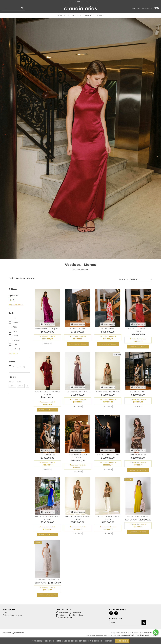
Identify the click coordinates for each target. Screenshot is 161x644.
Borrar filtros (16, 305)
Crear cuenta (135, 8)
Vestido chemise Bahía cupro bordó (47, 393)
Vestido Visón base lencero (108, 392)
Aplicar (27, 386)
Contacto (89, 15)
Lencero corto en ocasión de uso (108, 518)
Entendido (122, 641)
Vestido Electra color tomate (138, 330)
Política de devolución (12, 615)
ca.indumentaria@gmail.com (71, 615)
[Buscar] (22, 8)
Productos (63, 15)
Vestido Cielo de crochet (47, 580)
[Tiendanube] (14, 633)
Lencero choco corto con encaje (77, 518)
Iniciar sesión (147, 8)
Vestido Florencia (78, 329)
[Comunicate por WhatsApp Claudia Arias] (155, 632)
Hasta (19, 382)
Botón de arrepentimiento (147, 635)
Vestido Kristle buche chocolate (77, 456)
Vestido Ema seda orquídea (47, 329)
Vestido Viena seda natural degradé (47, 518)
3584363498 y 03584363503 (71, 612)
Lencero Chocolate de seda (77, 392)
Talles (100, 15)
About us (76, 15)
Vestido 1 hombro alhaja (108, 455)
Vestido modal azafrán (138, 517)
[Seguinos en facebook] (116, 613)
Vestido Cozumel (138, 392)
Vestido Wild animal (138, 455)
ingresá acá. (129, 635)
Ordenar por (123, 279)
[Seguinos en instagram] (111, 613)
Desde (11, 382)
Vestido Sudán (108, 329)
